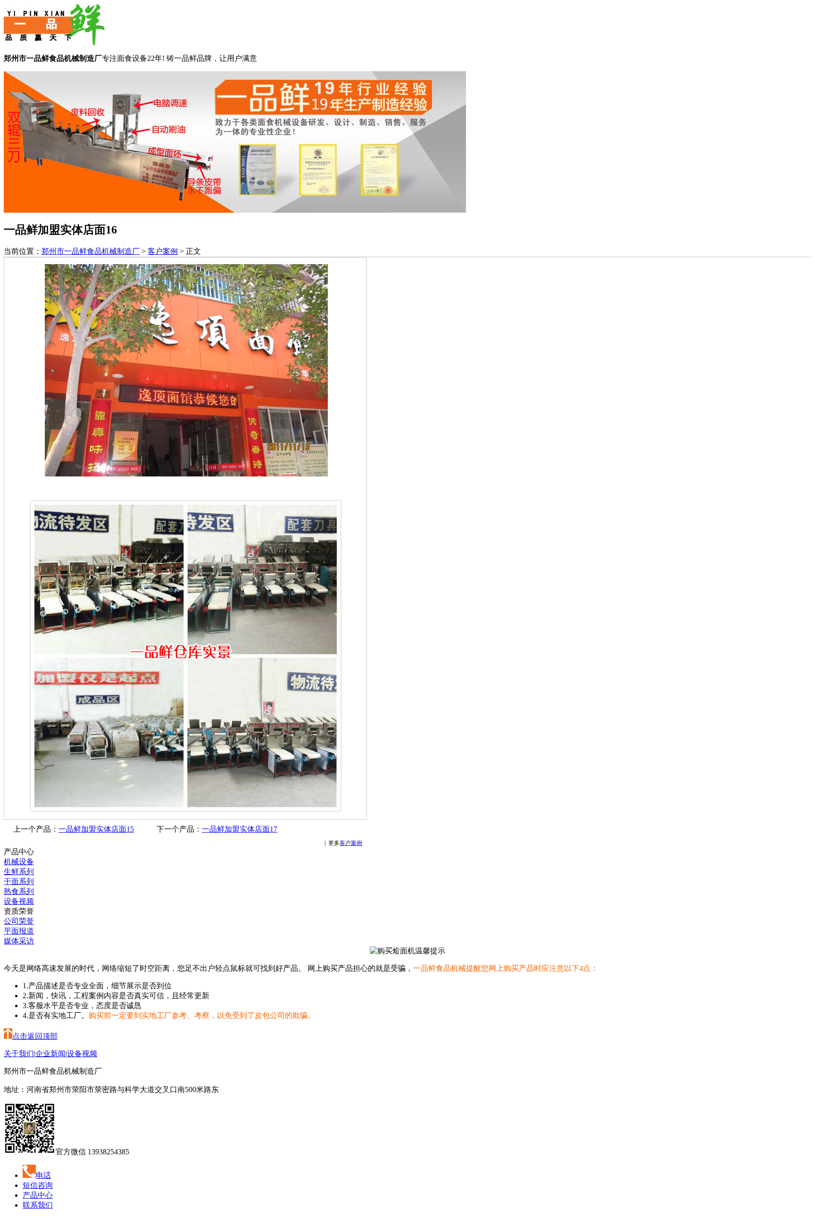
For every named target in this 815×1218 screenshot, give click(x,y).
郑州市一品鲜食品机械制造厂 (91, 251)
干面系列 (19, 881)
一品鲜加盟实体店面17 (239, 829)
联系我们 (38, 1205)
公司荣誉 (19, 921)
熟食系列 (19, 891)
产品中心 (38, 1195)
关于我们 (19, 1054)
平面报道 (19, 931)
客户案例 (163, 251)
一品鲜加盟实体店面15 (96, 829)
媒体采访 (19, 941)
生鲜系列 (19, 872)
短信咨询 (38, 1185)
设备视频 (19, 901)
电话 (43, 1175)
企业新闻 (50, 1054)
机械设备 (19, 862)
